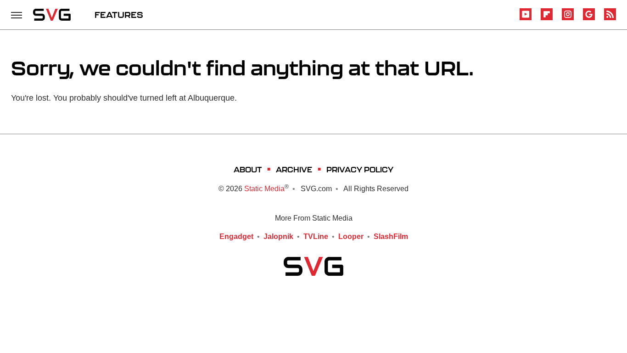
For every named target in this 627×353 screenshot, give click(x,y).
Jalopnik (278, 236)
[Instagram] (568, 18)
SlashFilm (391, 236)
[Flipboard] (547, 18)
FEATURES (119, 15)
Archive (294, 169)
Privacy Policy (359, 169)
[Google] (589, 18)
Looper (351, 236)
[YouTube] (526, 18)
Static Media (264, 189)
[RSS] (610, 18)
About (248, 169)
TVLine (315, 236)
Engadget (236, 236)
